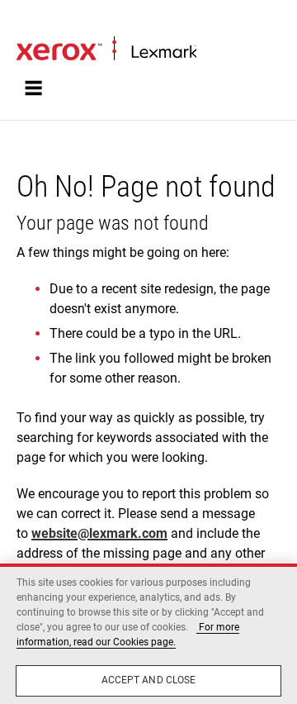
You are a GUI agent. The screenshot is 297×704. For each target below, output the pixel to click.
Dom (27, 22)
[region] (148, 634)
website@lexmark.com (99, 533)
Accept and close (148, 680)
